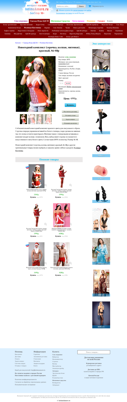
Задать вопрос (70, 119)
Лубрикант (55, 385)
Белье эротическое (10, 25)
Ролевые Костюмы (32, 27)
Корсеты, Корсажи (76, 34)
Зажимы (7, 34)
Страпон (55, 361)
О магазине (37, 359)
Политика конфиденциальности (26, 379)
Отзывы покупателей (92, 2)
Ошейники (119, 31)
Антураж (55, 371)
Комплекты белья (14, 28)
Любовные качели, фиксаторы (62, 31)
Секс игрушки (57, 355)
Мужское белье (107, 25)
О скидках (78, 2)
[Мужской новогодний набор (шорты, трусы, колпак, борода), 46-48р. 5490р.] (45, 263)
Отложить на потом (70, 123)
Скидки (101, 21)
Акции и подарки (39, 363)
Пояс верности (43, 31)
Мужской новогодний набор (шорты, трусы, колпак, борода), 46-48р (36, 268)
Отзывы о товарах (20, 366)
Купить (70, 105)
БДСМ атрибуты (92, 25)
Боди (55, 34)
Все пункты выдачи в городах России (28, 373)
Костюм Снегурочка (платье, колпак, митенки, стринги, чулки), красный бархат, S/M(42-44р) (36, 230)
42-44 (61, 83)
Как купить (18, 354)
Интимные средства (59, 380)
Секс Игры (120, 25)
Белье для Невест (72, 37)
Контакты (37, 361)
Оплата (69, 2)
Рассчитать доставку (70, 111)
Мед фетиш (18, 34)
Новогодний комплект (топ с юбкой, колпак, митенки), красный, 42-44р (36, 190)
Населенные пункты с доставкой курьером (30, 375)
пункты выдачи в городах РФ (94, 371)
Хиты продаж (78, 21)
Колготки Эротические (75, 25)
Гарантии (37, 354)
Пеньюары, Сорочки (96, 28)
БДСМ (54, 375)
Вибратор (55, 357)
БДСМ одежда (30, 34)
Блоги (110, 21)
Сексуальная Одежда (55, 25)
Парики (47, 28)
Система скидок (20, 363)
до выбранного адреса (94, 364)
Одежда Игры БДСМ (39, 21)
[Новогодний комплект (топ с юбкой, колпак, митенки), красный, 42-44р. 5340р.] (45, 185)
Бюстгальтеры (44, 34)
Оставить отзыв (70, 115)
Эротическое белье (58, 373)
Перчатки (107, 34)
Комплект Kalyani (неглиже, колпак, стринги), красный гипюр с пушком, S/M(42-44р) (61, 230)
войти (89, 10)
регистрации (78, 10)
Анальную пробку (58, 368)
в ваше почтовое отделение (94, 377)
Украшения (118, 34)
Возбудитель (56, 383)
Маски (109, 31)
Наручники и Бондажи (26, 31)
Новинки (91, 21)
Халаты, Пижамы (113, 28)
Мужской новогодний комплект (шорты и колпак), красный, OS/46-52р (61, 268)
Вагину (54, 364)
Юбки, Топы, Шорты (93, 34)
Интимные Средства (60, 21)
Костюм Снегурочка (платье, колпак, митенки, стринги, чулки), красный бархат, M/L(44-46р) (61, 191)
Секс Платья (57, 28)
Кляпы (101, 31)
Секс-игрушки (21, 21)
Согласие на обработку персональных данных (30, 382)
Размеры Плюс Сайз (55, 37)
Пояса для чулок (79, 28)
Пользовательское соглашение (25, 384)
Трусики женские (26, 25)
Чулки (67, 28)
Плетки (93, 31)
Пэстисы (63, 34)
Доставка (60, 2)
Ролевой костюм (57, 378)
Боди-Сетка (40, 25)
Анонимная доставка (64, 13)
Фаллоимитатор (57, 359)
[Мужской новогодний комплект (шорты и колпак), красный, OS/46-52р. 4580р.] (70, 263)
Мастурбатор (56, 366)
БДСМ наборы (82, 31)
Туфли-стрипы (9, 31)
